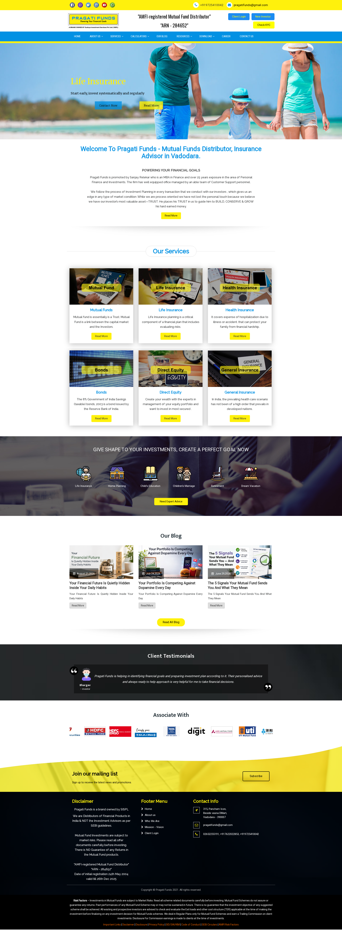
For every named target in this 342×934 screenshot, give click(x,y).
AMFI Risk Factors (229, 924)
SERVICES (115, 36)
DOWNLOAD (206, 36)
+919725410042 (249, 834)
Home (148, 809)
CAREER (226, 36)
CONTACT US (246, 36)
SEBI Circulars (209, 924)
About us (150, 815)
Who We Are (152, 821)
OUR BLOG (162, 36)
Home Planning (117, 486)
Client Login (239, 16)
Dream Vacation (250, 486)
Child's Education (150, 486)
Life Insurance (83, 486)
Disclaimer (128, 924)
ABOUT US (95, 36)
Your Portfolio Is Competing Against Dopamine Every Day (167, 585)
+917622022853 (229, 834)
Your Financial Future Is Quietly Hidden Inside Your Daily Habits (99, 585)
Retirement (217, 486)
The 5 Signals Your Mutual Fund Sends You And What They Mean (237, 585)
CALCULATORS (139, 36)
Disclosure (141, 924)
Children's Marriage (184, 486)
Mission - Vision (154, 827)
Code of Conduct (190, 924)
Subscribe (256, 776)
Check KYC (263, 25)
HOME (77, 36)
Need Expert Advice (171, 501)
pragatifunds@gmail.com (218, 825)
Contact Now (114, 105)
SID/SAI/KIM (173, 924)
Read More (83, 105)
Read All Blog (171, 622)
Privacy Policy (156, 924)
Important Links (112, 924)
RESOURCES (183, 36)
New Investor (263, 16)
